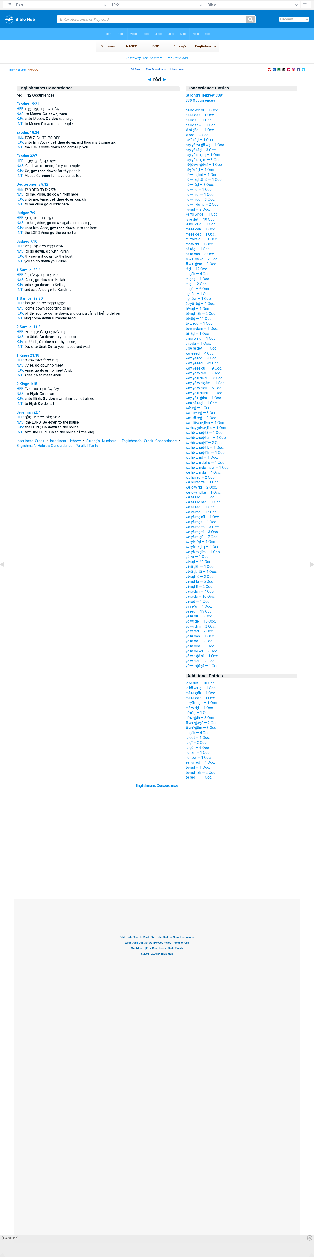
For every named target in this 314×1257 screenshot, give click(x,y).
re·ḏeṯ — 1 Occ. (198, 279)
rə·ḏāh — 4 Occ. (198, 274)
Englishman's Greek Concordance (149, 441)
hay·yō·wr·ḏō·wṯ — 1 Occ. (205, 145)
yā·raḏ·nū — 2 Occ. (200, 576)
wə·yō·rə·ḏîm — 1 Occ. (203, 552)
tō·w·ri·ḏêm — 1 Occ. (202, 328)
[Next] (308, 575)
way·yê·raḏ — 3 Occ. (201, 358)
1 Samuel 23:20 (30, 298)
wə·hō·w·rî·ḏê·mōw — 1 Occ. (207, 467)
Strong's (22, 69)
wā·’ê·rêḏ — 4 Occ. (200, 353)
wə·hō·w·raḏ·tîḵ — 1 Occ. (205, 447)
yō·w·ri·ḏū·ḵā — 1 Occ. (202, 666)
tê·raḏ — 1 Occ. (198, 309)
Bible (12, 69)
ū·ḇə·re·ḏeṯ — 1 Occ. (201, 348)
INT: (20, 124)
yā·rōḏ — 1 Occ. (198, 601)
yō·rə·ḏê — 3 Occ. (199, 641)
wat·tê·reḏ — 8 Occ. (201, 413)
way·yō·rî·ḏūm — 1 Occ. (204, 398)
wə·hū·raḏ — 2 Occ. (200, 477)
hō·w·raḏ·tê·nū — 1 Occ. (204, 179)
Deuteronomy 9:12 (32, 184)
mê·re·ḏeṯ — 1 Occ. (201, 234)
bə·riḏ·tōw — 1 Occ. (201, 125)
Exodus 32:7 (27, 156)
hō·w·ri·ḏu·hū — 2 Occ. (202, 204)
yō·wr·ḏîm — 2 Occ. (201, 626)
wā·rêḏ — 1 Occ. (198, 408)
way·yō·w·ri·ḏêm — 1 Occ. (205, 383)
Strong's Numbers (101, 441)
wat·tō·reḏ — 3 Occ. (201, 418)
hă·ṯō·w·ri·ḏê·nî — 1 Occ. (204, 164)
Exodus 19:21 (28, 104)
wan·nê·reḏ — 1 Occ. (201, 403)
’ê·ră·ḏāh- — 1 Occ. (200, 130)
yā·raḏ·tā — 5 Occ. (200, 581)
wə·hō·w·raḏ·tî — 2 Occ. (204, 443)
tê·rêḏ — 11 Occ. (199, 318)
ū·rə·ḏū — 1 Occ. (198, 343)
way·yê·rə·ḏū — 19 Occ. (204, 368)
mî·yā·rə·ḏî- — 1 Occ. (202, 239)
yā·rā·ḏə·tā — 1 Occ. (201, 571)
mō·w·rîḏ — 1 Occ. (200, 244)
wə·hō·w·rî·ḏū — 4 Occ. (203, 472)
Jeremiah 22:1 (29, 412)
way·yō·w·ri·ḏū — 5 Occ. (204, 388)
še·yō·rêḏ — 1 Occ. (200, 303)
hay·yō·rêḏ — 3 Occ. (201, 150)
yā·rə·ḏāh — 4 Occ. (200, 591)
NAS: (20, 114)
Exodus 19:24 (28, 132)
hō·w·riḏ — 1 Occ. (199, 189)
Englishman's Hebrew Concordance (44, 446)
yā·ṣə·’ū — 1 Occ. (199, 606)
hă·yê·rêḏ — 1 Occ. (200, 170)
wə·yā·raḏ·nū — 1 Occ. (203, 517)
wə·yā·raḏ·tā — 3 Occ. (203, 527)
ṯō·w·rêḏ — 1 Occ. (199, 323)
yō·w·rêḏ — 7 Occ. (200, 631)
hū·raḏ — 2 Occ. (198, 209)
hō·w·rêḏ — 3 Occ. (200, 184)
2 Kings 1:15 (27, 384)
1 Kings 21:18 (28, 355)
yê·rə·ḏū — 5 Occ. (199, 616)
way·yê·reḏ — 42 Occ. (203, 363)
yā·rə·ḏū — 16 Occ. (200, 596)
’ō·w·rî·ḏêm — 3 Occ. (201, 264)
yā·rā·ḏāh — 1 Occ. (200, 566)
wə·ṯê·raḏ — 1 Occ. (200, 497)
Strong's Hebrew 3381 (205, 95)
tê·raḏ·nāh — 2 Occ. (201, 313)
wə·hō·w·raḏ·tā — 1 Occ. (204, 432)
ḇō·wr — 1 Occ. (197, 557)
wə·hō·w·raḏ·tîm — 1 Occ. (205, 452)
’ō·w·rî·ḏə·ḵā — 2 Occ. (202, 259)
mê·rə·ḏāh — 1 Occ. (201, 229)
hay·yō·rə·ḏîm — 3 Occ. (203, 160)
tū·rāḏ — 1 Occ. (198, 333)
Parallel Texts (86, 446)
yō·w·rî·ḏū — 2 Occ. (200, 661)
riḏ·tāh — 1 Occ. (198, 294)
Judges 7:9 (26, 213)
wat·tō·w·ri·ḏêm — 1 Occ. (205, 423)
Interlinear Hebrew (65, 441)
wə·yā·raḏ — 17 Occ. (201, 512)
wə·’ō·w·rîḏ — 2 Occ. (201, 487)
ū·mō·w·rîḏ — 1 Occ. (201, 338)
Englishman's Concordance (157, 785)
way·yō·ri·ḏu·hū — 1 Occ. (204, 393)
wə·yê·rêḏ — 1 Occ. (201, 542)
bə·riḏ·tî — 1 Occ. (199, 120)
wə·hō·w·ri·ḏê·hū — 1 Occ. (205, 462)
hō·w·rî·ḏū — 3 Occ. (200, 199)
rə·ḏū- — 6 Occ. (198, 289)
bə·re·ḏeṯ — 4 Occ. (200, 115)
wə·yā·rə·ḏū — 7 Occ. (202, 537)
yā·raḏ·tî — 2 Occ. (199, 586)
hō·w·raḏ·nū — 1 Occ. (202, 175)
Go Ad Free (10, 1238)
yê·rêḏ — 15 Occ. (199, 611)
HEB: (20, 109)
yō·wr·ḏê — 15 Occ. (201, 621)
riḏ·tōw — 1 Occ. (198, 298)
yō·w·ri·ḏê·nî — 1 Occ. (202, 656)
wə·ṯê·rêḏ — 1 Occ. (200, 507)
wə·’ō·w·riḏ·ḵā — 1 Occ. (203, 492)
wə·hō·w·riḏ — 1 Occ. (202, 457)
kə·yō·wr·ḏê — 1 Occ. (202, 214)
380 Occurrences (200, 100)
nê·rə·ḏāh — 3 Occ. (200, 254)
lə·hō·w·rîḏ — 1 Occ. (201, 224)
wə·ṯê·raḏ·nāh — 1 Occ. (203, 502)
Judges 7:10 (27, 241)
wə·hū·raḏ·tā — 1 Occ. (203, 482)
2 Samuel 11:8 (28, 327)
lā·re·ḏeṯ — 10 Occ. (200, 219)
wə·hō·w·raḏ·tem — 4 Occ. (206, 437)
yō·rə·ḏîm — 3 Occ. (200, 646)
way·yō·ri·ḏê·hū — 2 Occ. (204, 378)
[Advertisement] (157, 870)
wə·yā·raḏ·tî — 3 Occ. (202, 532)
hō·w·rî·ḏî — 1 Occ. (200, 194)
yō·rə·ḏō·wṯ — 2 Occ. (202, 651)
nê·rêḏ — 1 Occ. (198, 249)
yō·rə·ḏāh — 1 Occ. (200, 636)
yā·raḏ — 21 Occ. (199, 562)
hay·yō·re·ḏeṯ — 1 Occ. (203, 155)
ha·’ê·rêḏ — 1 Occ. (200, 140)
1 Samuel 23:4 (28, 270)
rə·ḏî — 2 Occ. (196, 284)
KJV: (20, 119)
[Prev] (5, 575)
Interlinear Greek (30, 441)
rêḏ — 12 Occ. (197, 269)
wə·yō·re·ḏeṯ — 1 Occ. (203, 547)
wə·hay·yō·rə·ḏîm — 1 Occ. (206, 428)
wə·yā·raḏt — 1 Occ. (201, 522)
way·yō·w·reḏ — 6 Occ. (203, 373)
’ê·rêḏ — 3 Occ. (197, 135)
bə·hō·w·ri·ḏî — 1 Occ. (202, 110)
